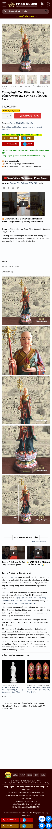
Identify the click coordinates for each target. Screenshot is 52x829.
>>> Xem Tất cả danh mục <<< (26, 16)
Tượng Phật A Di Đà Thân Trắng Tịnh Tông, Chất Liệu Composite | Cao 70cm (13, 689)
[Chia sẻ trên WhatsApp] (4, 188)
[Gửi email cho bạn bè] (13, 188)
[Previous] (6, 48)
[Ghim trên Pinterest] (18, 188)
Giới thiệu (15, 781)
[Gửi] (46, 11)
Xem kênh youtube (39, 541)
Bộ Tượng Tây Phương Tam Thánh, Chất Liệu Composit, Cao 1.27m (38, 689)
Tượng (18, 86)
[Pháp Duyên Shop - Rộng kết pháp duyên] (22, 4)
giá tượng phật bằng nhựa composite (19, 127)
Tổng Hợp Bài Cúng (12, 783)
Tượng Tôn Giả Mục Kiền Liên (21, 123)
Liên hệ (46, 783)
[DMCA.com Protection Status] (8, 775)
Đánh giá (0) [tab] (7, 272)
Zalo (29, 138)
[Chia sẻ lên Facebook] (9, 188)
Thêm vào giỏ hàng (28, 116)
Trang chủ (7, 86)
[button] (4, 4)
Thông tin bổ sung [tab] (10, 267)
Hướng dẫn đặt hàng (31, 781)
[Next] (46, 48)
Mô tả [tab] (4, 261)
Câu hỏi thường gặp (31, 783)
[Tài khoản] (48, 4)
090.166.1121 (11, 138)
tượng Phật (12, 577)
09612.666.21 (11, 144)
